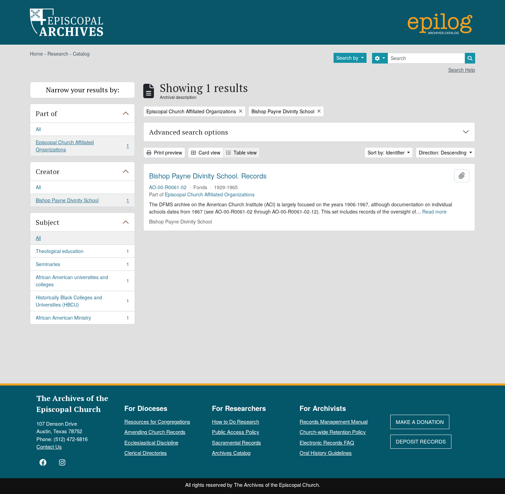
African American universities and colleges (82, 281)
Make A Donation (420, 421)
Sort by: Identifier (387, 152)
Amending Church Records (155, 431)
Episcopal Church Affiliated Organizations (82, 146)
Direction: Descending (443, 152)
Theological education (82, 253)
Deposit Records (421, 441)
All (38, 129)
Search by (348, 57)
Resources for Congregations (157, 421)
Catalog (81, 53)
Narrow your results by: (82, 89)
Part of (46, 113)
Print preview (167, 152)
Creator (47, 171)
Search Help (461, 69)
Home (36, 53)
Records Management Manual (334, 421)
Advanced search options (188, 132)
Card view (208, 152)
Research (57, 53)
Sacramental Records (236, 442)
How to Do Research (235, 421)
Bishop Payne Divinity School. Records (208, 176)
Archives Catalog (231, 452)
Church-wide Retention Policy (333, 431)
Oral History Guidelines (326, 452)
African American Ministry (82, 319)
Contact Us (49, 446)
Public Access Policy (235, 431)
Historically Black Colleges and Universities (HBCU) (82, 301)
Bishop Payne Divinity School (82, 202)
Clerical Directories (145, 452)
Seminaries (82, 266)
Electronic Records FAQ (327, 442)
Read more (434, 211)
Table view (244, 152)
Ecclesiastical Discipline (151, 442)
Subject (47, 222)
